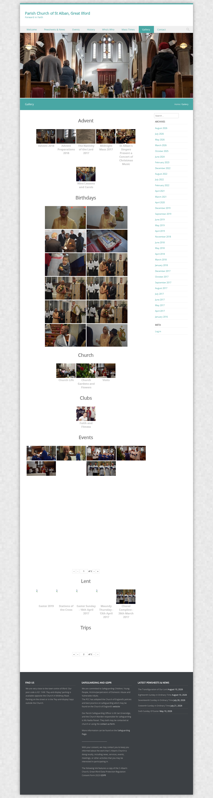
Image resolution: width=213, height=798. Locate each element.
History (91, 29)
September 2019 (163, 213)
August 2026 (161, 128)
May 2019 (160, 225)
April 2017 (160, 310)
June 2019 (160, 219)
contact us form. (108, 724)
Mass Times (128, 29)
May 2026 (160, 139)
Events (76, 29)
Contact (161, 29)
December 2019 (162, 208)
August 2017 (161, 288)
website (116, 706)
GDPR (103, 775)
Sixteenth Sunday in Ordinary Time (154, 705)
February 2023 (162, 162)
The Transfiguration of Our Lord (152, 689)
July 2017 (159, 293)
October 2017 (161, 276)
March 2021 (161, 196)
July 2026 (159, 133)
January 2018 (161, 265)
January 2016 (161, 316)
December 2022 (162, 168)
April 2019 (160, 230)
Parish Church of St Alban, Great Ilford (57, 13)
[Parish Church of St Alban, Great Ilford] (106, 96)
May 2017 (160, 305)
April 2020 (160, 202)
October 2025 (161, 151)
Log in (158, 331)
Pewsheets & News (54, 29)
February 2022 (162, 185)
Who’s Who (108, 29)
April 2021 (160, 190)
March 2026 (161, 145)
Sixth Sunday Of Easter (148, 711)
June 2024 (160, 156)
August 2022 (161, 173)
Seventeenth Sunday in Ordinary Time (155, 700)
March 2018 (161, 259)
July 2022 (159, 179)
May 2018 (160, 248)
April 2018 (160, 253)
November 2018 (163, 236)
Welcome (32, 29)
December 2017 (162, 271)
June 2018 (160, 242)
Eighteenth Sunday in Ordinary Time (154, 694)
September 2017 (163, 282)
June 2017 (160, 299)
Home (177, 104)
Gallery (146, 29)
